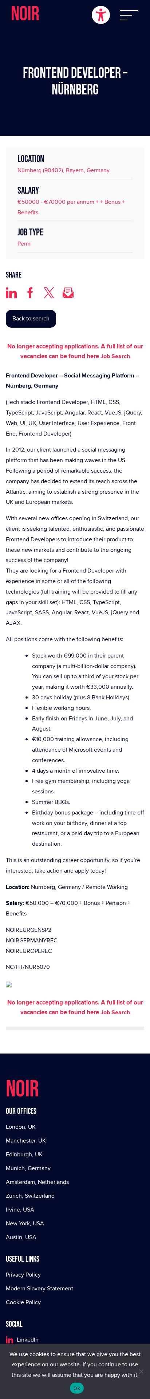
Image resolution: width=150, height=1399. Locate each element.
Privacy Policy (23, 1274)
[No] (141, 1371)
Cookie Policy (23, 1302)
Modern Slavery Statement (39, 1288)
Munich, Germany (28, 1168)
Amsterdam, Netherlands (37, 1182)
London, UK (21, 1127)
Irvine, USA (20, 1209)
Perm (24, 243)
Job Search (115, 356)
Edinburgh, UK (24, 1154)
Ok (77, 1388)
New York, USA (25, 1223)
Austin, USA (21, 1237)
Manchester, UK (26, 1140)
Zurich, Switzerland (30, 1196)
